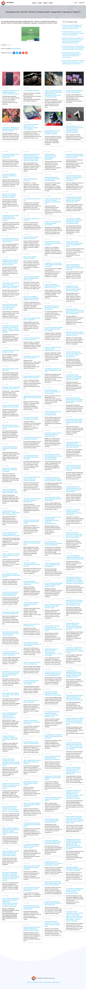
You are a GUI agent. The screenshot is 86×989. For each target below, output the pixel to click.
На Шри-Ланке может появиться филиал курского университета (31, 583)
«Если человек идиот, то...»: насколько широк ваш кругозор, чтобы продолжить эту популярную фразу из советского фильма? (75, 129)
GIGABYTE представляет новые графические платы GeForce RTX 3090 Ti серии (10, 491)
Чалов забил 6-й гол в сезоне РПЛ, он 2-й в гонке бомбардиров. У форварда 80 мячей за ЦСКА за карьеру (10, 285)
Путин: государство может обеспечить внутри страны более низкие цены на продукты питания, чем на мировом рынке (73, 770)
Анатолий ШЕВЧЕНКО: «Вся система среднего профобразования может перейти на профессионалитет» (53, 520)
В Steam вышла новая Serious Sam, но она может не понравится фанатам (31, 478)
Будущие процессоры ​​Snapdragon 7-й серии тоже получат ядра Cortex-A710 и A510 (10, 738)
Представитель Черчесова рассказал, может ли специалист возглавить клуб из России (53, 628)
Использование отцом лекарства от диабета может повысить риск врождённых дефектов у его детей (74, 377)
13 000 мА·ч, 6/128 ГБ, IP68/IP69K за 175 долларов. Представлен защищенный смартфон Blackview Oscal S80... (72, 27)
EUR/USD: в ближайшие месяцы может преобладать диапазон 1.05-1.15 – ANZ (31, 298)
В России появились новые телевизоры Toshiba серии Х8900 (10, 448)
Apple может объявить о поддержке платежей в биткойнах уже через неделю (53, 693)
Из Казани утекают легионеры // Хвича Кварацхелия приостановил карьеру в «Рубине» (10, 218)
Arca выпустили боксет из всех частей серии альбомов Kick (10, 612)
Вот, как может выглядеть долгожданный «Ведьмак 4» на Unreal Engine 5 (32, 644)
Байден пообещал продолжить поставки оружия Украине (74, 91)
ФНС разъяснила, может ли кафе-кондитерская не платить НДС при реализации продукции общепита (53, 457)
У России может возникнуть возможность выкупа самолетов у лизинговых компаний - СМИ (52, 714)
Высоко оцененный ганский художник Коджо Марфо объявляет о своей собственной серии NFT (10, 715)
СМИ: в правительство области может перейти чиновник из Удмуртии (32, 761)
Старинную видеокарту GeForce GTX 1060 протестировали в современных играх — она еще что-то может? (53, 652)
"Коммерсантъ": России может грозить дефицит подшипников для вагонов (53, 264)
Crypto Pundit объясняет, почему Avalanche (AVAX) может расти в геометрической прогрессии (74, 267)
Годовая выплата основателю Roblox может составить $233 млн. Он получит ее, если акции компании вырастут (74, 602)
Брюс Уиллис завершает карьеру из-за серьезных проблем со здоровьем (9, 195)
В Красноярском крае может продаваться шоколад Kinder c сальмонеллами (32, 907)
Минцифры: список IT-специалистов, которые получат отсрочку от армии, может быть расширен (73, 288)
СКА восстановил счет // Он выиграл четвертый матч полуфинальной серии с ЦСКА (10, 534)
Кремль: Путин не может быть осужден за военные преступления (53, 223)
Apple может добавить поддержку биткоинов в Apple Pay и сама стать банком (74, 868)
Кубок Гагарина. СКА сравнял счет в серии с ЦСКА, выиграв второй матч (10, 694)
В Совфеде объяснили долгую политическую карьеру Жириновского (11, 156)
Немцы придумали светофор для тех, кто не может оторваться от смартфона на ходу (53, 201)
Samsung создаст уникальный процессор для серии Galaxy (10, 406)
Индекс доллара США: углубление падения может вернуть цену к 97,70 (52, 286)
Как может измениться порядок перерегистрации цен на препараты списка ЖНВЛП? (32, 928)
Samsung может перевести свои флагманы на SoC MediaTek (30, 604)
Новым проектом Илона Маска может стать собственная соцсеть (53, 799)
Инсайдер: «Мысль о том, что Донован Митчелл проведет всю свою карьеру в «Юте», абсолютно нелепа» (10, 262)
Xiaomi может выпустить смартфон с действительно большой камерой (52, 179)
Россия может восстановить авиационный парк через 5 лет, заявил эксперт (53, 499)
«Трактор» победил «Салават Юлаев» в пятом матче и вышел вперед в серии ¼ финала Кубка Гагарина (10, 853)
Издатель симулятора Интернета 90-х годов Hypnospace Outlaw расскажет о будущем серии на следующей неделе (11, 762)
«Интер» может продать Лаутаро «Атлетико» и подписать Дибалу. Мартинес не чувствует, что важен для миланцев (74, 626)
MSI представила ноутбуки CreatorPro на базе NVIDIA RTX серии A (11, 426)
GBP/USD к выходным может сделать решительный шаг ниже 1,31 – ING (31, 278)
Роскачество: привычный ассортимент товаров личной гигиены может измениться (53, 842)
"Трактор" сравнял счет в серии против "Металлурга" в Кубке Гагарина (11, 555)
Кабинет (83, 2)
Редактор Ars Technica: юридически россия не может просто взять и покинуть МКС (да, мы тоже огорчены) (74, 535)
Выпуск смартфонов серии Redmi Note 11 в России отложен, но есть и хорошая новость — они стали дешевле (11, 809)
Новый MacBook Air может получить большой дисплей (31, 742)
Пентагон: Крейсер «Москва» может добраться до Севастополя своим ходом (53, 757)
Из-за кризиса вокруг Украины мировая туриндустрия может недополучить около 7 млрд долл (74, 422)
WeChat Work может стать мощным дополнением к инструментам (52, 307)
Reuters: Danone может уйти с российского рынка (31, 624)
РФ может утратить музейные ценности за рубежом (31, 338)
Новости (34, 2)
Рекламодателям (56, 982)
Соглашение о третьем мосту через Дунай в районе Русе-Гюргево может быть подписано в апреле (75, 650)
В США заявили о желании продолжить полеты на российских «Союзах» (52, 132)
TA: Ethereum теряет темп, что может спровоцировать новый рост (53, 370)
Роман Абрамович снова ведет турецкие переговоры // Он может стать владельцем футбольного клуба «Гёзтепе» (74, 698)
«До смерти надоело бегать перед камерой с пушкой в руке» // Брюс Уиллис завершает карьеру (10, 307)
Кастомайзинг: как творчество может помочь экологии (31, 357)
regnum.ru (8, 44)
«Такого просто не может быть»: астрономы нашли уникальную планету (52, 820)
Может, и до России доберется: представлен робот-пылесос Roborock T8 (32, 804)
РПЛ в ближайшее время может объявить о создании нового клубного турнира (54, 584)
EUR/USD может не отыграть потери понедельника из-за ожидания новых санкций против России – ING (74, 199)
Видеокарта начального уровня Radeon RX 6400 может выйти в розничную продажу (75, 156)
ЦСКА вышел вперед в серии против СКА (10, 369)
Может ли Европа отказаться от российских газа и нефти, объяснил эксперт (53, 606)
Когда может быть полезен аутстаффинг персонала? (30, 418)
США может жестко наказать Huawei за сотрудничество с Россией (31, 521)
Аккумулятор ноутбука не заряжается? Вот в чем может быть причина (31, 722)
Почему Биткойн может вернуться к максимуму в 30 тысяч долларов (52, 391)
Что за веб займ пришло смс (31, 90)
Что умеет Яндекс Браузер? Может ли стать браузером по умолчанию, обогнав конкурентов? (74, 178)
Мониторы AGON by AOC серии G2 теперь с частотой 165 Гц (11, 387)
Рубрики (45, 2)
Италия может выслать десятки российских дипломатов (32, 438)
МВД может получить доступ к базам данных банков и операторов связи (53, 434)
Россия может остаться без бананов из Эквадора (31, 237)
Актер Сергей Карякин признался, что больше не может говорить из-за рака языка (52, 924)
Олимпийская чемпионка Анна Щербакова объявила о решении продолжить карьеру (10, 92)
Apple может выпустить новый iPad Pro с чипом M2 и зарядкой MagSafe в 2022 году (75, 333)
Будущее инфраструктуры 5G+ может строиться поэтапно (32, 376)
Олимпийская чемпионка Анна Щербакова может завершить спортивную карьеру (10, 129)
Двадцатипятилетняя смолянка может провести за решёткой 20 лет (32, 397)
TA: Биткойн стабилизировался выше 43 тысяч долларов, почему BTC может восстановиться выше (74, 891)
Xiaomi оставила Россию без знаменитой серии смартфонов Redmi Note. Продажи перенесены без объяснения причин (11, 831)
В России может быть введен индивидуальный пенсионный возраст (31, 824)
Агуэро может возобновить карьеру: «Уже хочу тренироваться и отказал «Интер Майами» (30, 127)
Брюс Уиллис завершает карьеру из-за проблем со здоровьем (9, 175)
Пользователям (47, 982)
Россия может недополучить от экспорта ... (32, 219)
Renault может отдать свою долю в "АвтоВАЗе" (31, 701)
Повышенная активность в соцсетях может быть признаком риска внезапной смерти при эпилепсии (74, 445)
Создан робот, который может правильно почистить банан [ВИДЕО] (53, 777)
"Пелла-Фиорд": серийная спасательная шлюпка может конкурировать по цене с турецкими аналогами (74, 221)
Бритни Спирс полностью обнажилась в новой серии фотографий (9, 469)
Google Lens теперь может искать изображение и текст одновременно (52, 564)
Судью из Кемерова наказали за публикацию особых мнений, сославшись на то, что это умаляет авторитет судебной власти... (73, 62)
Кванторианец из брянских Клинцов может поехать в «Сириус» (30, 783)
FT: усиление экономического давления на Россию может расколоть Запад (31, 846)
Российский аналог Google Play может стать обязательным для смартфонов (53, 736)
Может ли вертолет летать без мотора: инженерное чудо (32, 663)
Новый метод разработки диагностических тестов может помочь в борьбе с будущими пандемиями (74, 400)
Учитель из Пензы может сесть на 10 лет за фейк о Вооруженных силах (53, 413)
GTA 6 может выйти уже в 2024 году (32, 199)
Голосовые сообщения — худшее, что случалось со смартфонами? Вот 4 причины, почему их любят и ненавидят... (73, 33)
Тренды (40, 2)
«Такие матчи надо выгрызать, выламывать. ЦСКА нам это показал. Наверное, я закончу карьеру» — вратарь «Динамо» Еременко (11, 329)
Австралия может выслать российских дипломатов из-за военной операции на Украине (53, 479)
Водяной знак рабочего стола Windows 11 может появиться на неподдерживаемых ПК (53, 673)
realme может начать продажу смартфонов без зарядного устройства (31, 867)
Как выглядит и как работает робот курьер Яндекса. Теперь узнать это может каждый (53, 883)
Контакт (51, 2)
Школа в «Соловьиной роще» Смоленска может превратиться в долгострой (53, 348)
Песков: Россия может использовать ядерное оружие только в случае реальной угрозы (74, 244)
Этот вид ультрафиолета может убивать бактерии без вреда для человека (53, 329)
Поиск (76, 2)
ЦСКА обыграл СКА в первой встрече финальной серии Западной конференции (10, 593)
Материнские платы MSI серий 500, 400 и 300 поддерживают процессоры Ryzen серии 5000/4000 (11, 674)
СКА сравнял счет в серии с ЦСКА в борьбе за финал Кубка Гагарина (11, 575)
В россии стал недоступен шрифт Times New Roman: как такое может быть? (53, 903)
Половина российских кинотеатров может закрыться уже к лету (31, 564)
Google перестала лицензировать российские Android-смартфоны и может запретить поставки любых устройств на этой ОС (74, 674)
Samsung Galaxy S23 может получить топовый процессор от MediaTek (53, 243)
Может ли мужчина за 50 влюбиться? (30, 179)
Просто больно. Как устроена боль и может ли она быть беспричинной (31, 889)
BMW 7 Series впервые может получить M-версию (31, 318)
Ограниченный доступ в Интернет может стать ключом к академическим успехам (53, 863)
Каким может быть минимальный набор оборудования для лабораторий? (50, 157)
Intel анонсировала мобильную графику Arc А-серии (11, 351)
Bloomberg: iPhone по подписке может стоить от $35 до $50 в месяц (32, 543)
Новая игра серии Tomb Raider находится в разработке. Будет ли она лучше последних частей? (11, 786)
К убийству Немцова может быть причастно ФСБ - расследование (31, 682)
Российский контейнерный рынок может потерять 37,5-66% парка (31, 457)
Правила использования (32, 982)
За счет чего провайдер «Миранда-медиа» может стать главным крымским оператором (75, 557)
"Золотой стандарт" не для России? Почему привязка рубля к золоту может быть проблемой (73, 468)
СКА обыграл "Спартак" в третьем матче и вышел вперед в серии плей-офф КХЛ (11, 653)
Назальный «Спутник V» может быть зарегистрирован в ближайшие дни (32, 500)
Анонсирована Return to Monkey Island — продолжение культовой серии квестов (11, 512)
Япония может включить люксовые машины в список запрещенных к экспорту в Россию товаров (74, 489)
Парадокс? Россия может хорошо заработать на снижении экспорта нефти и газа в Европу (74, 512)
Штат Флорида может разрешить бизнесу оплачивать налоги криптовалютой (53, 543)
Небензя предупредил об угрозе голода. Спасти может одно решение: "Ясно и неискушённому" (74, 354)
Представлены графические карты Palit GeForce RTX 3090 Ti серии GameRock (10, 633)
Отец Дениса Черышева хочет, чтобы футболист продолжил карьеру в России (10, 240)
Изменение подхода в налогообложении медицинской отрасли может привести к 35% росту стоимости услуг (75, 311)
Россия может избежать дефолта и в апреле (30, 257)
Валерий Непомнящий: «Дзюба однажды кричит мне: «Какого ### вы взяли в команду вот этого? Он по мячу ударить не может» (75, 721)
